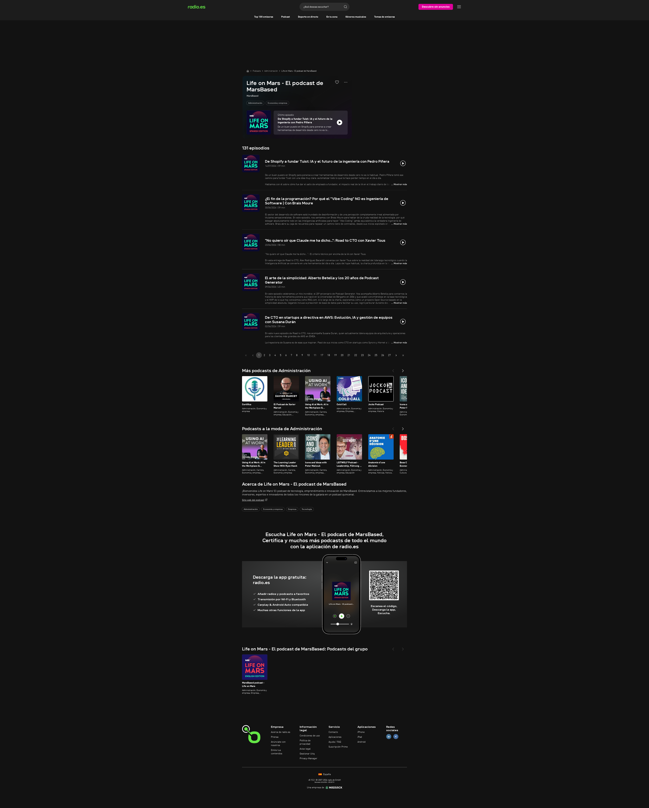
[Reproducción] (339, 122)
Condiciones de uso (310, 736)
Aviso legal (305, 749)
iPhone (361, 732)
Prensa (274, 737)
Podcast (285, 17)
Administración (255, 103)
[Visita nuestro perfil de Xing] (395, 736)
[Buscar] (345, 7)
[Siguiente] (403, 369)
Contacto (333, 732)
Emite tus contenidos (276, 752)
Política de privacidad (305, 742)
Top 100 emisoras (263, 17)
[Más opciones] (346, 82)
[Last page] (403, 355)
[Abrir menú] (459, 7)
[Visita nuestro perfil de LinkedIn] (388, 736)
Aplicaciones (335, 737)
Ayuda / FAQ (335, 742)
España (326, 774)
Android (361, 742)
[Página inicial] (247, 71)
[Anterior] (393, 369)
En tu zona (331, 17)
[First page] (246, 355)
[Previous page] (253, 355)
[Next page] (396, 355)
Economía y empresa (277, 103)
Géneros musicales (355, 17)
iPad (359, 737)
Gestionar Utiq (307, 754)
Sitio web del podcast (253, 500)
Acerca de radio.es (280, 732)
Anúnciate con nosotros (278, 744)
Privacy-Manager (308, 758)
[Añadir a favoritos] (337, 82)
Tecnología (307, 509)
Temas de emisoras (384, 17)
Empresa (292, 509)
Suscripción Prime (338, 747)
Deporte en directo (308, 17)
